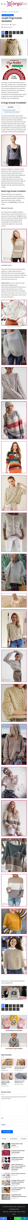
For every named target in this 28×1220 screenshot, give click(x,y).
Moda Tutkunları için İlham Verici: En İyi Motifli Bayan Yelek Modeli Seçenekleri (18, 1167)
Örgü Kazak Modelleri (13, 11)
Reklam (23, 1211)
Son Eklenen (13, 1138)
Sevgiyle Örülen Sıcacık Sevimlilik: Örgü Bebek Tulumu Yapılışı (17, 1182)
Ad (2, 1118)
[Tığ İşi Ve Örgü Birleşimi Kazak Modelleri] (7, 1076)
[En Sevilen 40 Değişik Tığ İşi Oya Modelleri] (6, 1190)
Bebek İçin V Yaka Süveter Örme (19, 1081)
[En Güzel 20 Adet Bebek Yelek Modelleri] (6, 1153)
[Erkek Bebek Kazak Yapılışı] (7, 1062)
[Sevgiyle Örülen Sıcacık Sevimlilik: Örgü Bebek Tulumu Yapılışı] (6, 1183)
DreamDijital (12, 1209)
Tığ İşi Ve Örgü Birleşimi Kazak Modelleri (5, 1082)
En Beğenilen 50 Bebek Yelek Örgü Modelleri (17, 1158)
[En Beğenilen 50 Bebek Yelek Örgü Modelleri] (6, 1160)
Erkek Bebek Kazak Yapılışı (6, 1067)
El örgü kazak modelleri (8, 110)
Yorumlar (23, 1138)
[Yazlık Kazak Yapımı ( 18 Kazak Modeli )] (21, 1062)
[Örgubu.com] (17, 4)
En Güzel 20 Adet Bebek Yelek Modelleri (18, 1151)
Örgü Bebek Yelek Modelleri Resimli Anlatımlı (18, 1195)
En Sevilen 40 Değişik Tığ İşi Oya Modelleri (18, 1188)
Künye (14, 1214)
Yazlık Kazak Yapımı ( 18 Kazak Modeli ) (20, 1067)
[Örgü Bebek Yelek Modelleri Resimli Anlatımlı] (6, 1197)
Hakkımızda (5, 1211)
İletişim (19, 1211)
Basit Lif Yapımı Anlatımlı (18, 1173)
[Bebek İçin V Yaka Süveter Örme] (21, 1076)
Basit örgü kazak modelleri (11, 112)
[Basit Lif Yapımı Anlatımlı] (6, 1176)
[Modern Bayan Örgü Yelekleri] (6, 1146)
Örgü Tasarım (5, 981)
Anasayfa (5, 11)
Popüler (4, 1138)
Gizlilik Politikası (13, 1211)
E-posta (3, 1124)
